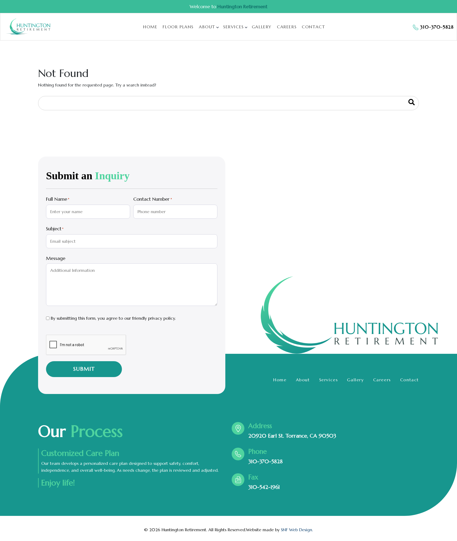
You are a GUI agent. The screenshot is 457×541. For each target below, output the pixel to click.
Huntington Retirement (242, 6)
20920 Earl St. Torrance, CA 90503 (292, 436)
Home (150, 27)
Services (233, 27)
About (207, 27)
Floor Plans (178, 27)
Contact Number (152, 199)
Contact (313, 27)
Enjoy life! (58, 483)
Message (55, 258)
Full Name (57, 199)
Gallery (262, 27)
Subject (54, 229)
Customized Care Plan (80, 453)
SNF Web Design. (297, 529)
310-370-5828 (265, 461)
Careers (286, 27)
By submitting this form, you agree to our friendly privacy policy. (113, 318)
